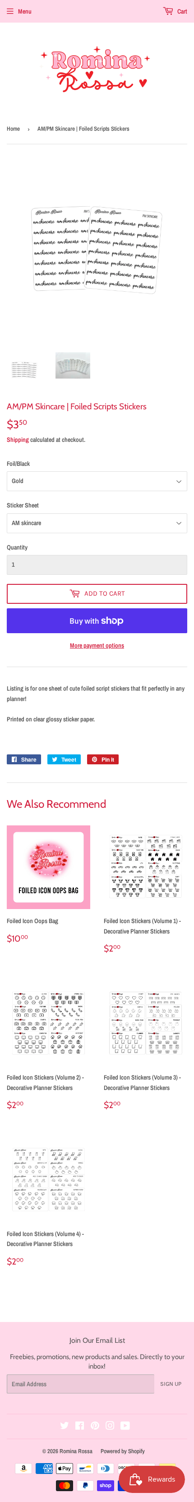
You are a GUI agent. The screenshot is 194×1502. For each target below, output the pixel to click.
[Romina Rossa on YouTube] (125, 1427)
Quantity (17, 547)
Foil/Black (18, 464)
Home (13, 129)
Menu (25, 11)
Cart (181, 11)
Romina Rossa (76, 1451)
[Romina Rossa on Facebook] (79, 1427)
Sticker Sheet (23, 505)
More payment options (97, 645)
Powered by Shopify (123, 1451)
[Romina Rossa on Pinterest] (95, 1427)
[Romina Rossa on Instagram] (110, 1427)
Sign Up (170, 1383)
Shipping (18, 440)
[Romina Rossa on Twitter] (64, 1427)
